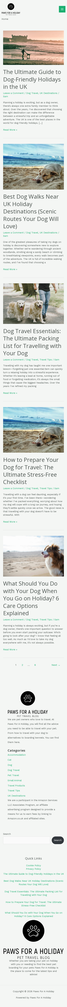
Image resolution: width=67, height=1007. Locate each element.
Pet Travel (13, 775)
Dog (10, 765)
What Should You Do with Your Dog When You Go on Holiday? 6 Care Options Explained (31, 598)
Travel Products (16, 785)
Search (7, 834)
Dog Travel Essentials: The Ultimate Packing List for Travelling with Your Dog (32, 342)
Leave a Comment (13, 93)
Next (56, 665)
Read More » (10, 130)
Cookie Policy (33, 865)
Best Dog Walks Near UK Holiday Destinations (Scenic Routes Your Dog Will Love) (31, 211)
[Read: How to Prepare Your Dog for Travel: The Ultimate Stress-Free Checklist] (33, 429)
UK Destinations (48, 93)
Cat (9, 759)
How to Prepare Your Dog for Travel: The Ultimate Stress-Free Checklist (31, 471)
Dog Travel (32, 93)
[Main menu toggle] (62, 9)
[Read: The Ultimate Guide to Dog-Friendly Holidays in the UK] (33, 47)
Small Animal (15, 780)
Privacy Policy (33, 869)
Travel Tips (46, 359)
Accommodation (17, 754)
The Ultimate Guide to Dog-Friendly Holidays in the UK (32, 79)
